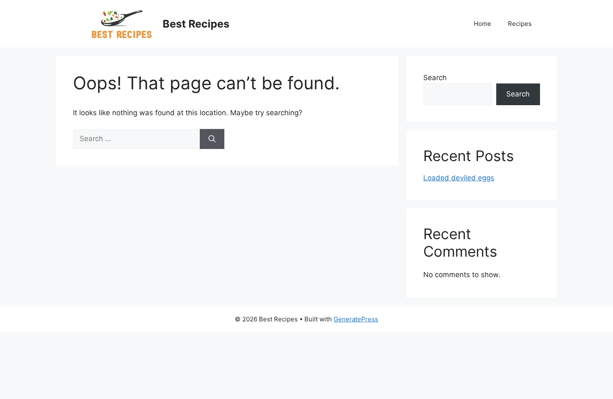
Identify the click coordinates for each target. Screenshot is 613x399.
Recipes (520, 24)
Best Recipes (196, 24)
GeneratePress (356, 319)
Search (435, 77)
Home (482, 24)
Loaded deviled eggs (458, 178)
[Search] (212, 139)
